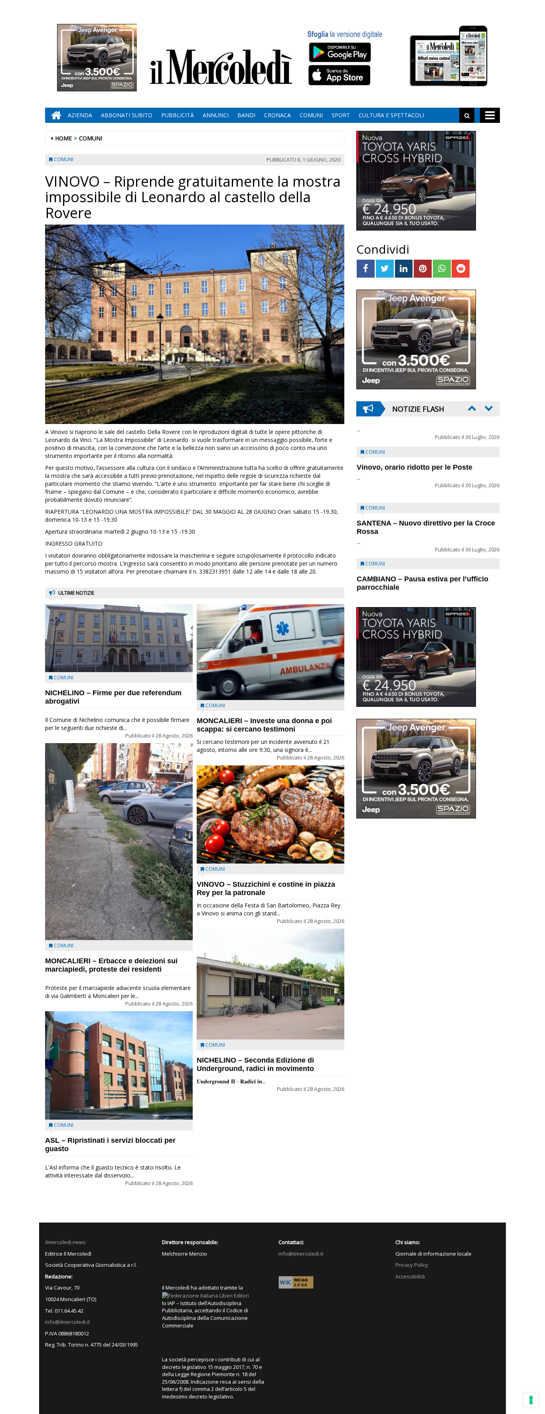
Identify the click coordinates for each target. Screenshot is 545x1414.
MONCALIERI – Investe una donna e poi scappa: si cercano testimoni (264, 725)
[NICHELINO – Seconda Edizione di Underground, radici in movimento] (270, 984)
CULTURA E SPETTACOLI (391, 115)
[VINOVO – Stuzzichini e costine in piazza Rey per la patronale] (270, 814)
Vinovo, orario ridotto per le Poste (414, 448)
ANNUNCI (216, 115)
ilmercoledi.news (65, 1242)
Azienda (80, 115)
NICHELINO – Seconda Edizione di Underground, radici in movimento (255, 1064)
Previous (471, 408)
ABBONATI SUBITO (126, 115)
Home (63, 138)
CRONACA (277, 115)
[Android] (339, 52)
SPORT (341, 115)
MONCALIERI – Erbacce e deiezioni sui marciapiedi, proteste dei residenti (111, 965)
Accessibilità (410, 1276)
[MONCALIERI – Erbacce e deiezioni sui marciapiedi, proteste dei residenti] (119, 841)
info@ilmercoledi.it (67, 1321)
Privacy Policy (411, 1264)
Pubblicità (177, 115)
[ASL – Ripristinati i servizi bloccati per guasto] (119, 1065)
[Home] (54, 115)
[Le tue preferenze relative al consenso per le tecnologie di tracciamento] (531, 1400)
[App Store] (340, 75)
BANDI (246, 115)
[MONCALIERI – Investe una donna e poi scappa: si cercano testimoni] (270, 652)
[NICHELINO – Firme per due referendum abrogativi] (119, 638)
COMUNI (311, 115)
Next (488, 408)
